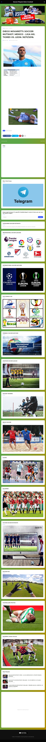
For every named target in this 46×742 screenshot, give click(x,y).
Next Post (42, 141)
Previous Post (4, 141)
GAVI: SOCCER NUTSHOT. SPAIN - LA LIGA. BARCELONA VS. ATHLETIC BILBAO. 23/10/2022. (25, 676)
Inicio (4, 28)
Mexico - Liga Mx (9, 28)
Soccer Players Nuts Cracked (23, 2)
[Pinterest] (20, 136)
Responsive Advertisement (23, 709)
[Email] (23, 136)
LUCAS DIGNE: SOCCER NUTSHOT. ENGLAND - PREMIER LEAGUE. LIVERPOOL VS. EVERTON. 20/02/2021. (26, 686)
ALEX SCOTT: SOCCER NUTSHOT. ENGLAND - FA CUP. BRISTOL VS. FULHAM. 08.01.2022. (25, 681)
